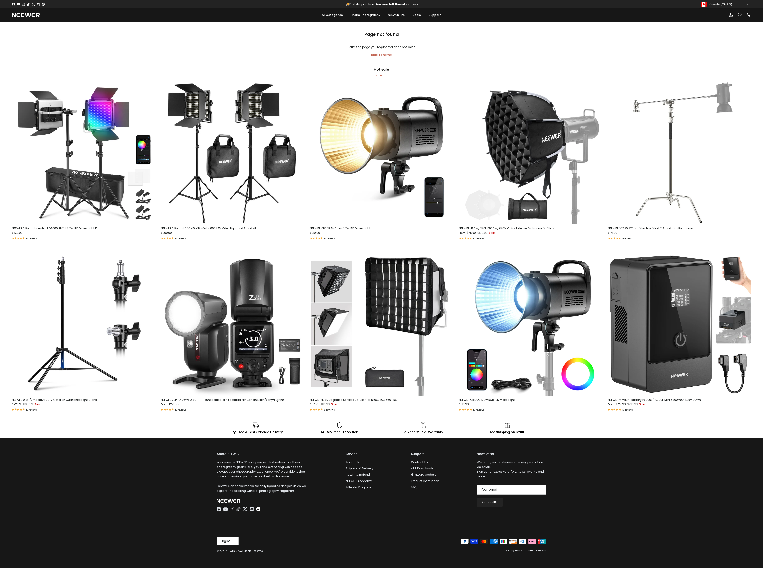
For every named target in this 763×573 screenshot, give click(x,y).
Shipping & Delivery (359, 468)
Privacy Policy (514, 550)
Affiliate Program (358, 487)
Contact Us (419, 462)
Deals (417, 15)
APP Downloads (422, 468)
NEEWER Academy (359, 481)
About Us (352, 462)
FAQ (414, 487)
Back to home (381, 55)
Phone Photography (365, 15)
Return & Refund (358, 474)
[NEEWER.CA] (26, 15)
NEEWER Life (396, 15)
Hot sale (381, 69)
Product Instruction (425, 481)
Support (435, 15)
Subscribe (490, 502)
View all (381, 75)
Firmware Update (423, 474)
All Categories (332, 15)
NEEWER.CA (232, 551)
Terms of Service (536, 550)
